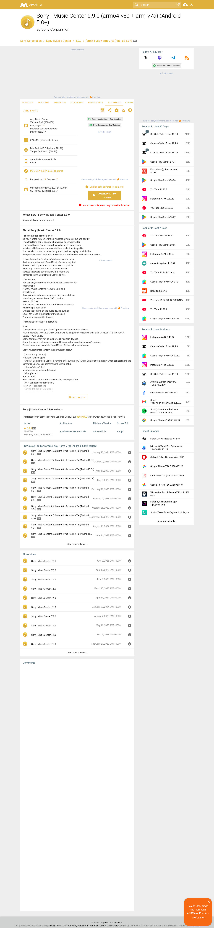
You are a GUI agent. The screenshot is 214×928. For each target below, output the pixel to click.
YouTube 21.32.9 (158, 309)
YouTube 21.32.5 (158, 189)
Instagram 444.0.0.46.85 (162, 365)
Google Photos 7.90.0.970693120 (166, 466)
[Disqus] (77, 788)
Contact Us (123, 925)
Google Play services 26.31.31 (165, 281)
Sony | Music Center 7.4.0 (43, 598)
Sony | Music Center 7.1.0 (43, 635)
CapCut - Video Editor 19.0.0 (164, 152)
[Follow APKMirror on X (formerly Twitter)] (146, 59)
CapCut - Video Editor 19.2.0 (164, 346)
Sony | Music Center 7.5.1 (43, 579)
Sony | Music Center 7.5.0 (43, 589)
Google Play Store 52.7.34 (163, 162)
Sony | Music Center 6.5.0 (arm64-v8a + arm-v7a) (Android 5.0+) (62, 534)
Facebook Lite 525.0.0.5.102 (164, 392)
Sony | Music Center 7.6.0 (43, 570)
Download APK (106, 195)
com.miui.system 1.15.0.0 (162, 263)
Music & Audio (30, 110)
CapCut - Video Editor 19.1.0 (164, 143)
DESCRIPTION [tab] (60, 102)
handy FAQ (82, 417)
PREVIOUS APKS (95, 102)
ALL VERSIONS (114, 102)
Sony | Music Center (58, 40)
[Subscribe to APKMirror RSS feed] (187, 59)
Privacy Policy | (55, 925)
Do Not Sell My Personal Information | (81, 925)
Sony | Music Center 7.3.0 (43, 607)
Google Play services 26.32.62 (165, 355)
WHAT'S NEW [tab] (43, 102)
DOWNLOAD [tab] (27, 102)
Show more (76, 397)
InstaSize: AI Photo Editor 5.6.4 (165, 438)
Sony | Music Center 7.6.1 (43, 561)
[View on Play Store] (116, 110)
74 (43, 125)
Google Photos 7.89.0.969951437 (166, 485)
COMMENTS (130, 102)
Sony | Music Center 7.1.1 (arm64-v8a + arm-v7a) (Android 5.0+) (62, 469)
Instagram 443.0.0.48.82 (162, 337)
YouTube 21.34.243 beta (162, 272)
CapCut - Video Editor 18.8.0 (164, 134)
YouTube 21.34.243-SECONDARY (166, 300)
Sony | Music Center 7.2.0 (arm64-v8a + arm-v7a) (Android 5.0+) (62, 460)
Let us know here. (114, 922)
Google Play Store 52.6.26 (163, 180)
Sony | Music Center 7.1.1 (43, 625)
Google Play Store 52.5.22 (163, 217)
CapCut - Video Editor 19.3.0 (164, 374)
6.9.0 (78, 40)
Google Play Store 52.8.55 (163, 245)
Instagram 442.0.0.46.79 (162, 254)
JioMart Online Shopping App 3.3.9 (167, 457)
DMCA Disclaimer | (109, 925)
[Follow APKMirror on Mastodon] (160, 59)
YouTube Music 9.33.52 (161, 208)
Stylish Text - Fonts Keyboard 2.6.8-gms (169, 512)
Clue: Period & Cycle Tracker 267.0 (167, 475)
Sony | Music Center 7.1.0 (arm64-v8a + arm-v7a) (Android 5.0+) (62, 478)
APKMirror (35, 4)
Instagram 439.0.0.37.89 (162, 198)
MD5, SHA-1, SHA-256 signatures (46, 171)
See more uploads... (77, 544)
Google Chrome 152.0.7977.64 (165, 420)
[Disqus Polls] (77, 706)
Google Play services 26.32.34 (165, 318)
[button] (102, 110)
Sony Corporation (55, 29)
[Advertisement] (77, 73)
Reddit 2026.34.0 (158, 291)
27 (44, 179)
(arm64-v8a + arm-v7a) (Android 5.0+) (109, 40)
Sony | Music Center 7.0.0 (43, 644)
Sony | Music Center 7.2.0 (43, 616)
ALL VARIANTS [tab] (77, 102)
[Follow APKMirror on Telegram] (173, 59)
